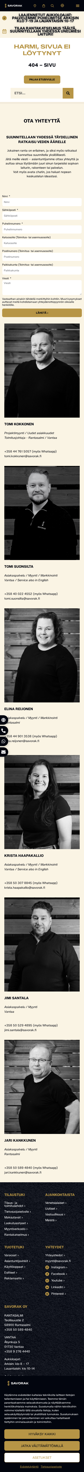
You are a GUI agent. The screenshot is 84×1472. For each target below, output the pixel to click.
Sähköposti (9, 209)
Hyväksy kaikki (42, 1434)
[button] (78, 6)
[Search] (68, 93)
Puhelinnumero (11, 223)
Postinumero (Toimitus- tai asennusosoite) (27, 251)
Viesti (5, 278)
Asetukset (42, 1458)
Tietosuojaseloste (51, 1466)
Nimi (5, 196)
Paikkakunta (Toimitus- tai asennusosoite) (27, 264)
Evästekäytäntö (29, 1466)
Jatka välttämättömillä (42, 1446)
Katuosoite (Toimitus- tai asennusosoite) (26, 237)
